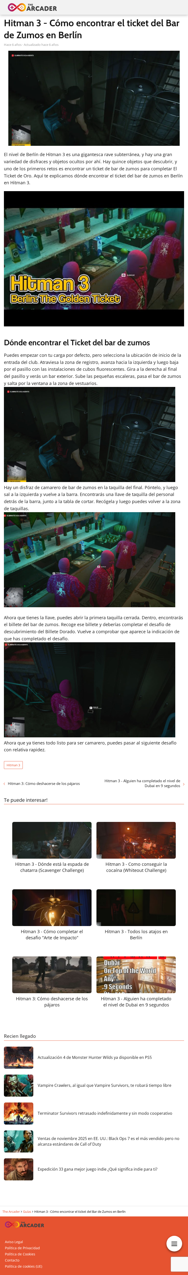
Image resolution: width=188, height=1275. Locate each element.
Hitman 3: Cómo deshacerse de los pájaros (44, 783)
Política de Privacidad (22, 1248)
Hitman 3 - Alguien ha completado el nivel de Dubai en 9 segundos (142, 783)
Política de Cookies (20, 1254)
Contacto (12, 1260)
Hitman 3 (13, 765)
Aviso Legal (14, 1241)
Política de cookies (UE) (23, 1266)
